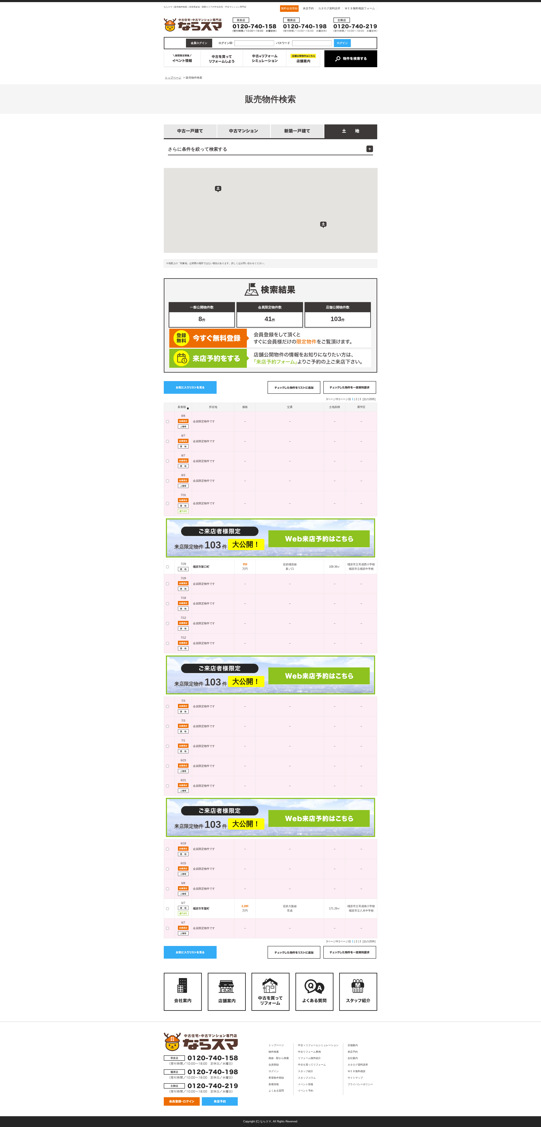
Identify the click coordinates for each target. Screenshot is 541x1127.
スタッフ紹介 (305, 1071)
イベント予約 (305, 1090)
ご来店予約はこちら (270, 358)
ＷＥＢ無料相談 (356, 1071)
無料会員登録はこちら (270, 338)
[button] (218, 189)
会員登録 (274, 1064)
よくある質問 (276, 1090)
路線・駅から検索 (279, 1058)
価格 (245, 407)
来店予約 (308, 8)
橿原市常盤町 (201, 908)
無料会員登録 (289, 8)
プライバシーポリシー (360, 1084)
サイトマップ (355, 1077)
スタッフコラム (307, 1077)
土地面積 (334, 407)
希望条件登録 (276, 1077)
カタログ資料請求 (329, 8)
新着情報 (274, 1084)
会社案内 (353, 1058)
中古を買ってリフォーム (312, 1064)
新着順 (182, 407)
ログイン (274, 1071)
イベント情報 (305, 1084)
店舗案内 (353, 1045)
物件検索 (274, 1051)
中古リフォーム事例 (309, 1051)
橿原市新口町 (201, 566)
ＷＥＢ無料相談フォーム (360, 8)
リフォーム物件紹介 (309, 1058)
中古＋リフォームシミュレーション (318, 1045)
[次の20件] (369, 399)
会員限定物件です (204, 421)
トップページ (276, 1045)
